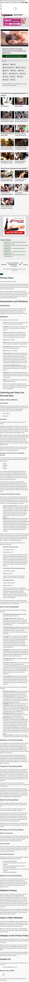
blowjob (6, 76)
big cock (23, 73)
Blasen (13, 64)
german (13, 76)
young (13, 79)
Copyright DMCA (13, 264)
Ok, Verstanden (20, 6)
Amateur (6, 64)
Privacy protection (10, 8)
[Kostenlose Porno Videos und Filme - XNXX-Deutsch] (12, 14)
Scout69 (21, 70)
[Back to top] (26, 979)
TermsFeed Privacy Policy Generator (8, 297)
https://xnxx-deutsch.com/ (9, 381)
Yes (4, 973)
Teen (5, 73)
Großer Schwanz (21, 67)
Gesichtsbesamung (9, 67)
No (3, 975)
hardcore (20, 76)
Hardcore (6, 70)
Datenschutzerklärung (12, 263)
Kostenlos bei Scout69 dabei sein (15, 56)
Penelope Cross (14, 73)
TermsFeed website (13, 540)
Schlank (14, 70)
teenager (6, 79)
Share (4, 61)
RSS (20, 264)
